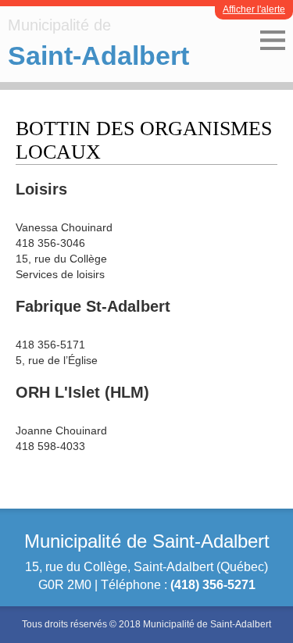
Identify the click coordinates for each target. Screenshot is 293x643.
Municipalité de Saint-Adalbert (147, 541)
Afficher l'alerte (254, 9)
